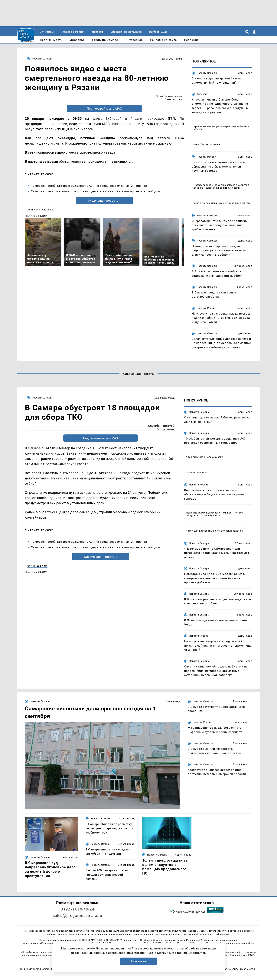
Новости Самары (42, 58)
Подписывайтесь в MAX (104, 108)
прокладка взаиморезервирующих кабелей (220, 126)
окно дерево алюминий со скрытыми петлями (222, 203)
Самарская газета (73, 464)
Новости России (206, 156)
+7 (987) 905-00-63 (97, 943)
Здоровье (202, 94)
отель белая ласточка (40, 209)
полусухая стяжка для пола (223, 512)
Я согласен (138, 961)
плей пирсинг (194, 457)
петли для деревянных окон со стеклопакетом (214, 530)
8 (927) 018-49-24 (77, 909)
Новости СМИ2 (36, 216)
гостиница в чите (37, 565)
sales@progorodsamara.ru (77, 915)
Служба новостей (169, 96)
